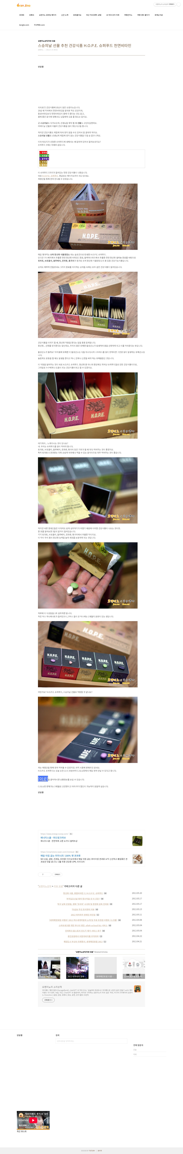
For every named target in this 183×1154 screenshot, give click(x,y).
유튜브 (31, 15)
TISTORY (92, 1151)
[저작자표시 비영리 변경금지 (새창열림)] (65, 875)
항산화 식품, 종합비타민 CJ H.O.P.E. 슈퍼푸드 (83, 893)
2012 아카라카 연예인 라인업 (83, 914)
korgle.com (24, 25)
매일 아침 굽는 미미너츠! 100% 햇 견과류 (61, 855)
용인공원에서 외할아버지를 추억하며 (83, 936)
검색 (124, 1041)
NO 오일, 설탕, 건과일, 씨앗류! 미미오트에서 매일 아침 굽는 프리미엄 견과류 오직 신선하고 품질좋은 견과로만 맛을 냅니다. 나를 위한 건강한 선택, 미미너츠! (84, 860)
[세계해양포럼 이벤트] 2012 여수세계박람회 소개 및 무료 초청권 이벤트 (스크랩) (83, 920)
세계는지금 (159, 15)
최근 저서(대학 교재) (93, 15)
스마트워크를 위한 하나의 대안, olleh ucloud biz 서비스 (83, 925)
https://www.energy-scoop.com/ (54, 834)
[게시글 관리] (48, 874)
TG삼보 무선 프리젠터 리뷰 (83, 909)
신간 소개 (64, 15)
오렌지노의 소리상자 (52, 986)
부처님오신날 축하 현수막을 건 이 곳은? (83, 898)
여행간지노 (128, 15)
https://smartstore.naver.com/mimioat (57, 852)
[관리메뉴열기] (179, 4)
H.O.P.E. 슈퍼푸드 (50, 175)
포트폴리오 (77, 15)
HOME (21, 15)
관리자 (100, 1151)
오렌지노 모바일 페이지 (47, 15)
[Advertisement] (91, 85)
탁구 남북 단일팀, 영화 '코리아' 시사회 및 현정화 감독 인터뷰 (83, 904)
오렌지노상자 (45, 886)
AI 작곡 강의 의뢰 (112, 15)
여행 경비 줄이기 (143, 15)
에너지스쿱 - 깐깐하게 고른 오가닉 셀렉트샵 (59, 840)
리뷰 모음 (58, 886)
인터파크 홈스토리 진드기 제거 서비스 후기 (83, 930)
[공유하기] (45, 874)
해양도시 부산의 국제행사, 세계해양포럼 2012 (83, 941)
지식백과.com (39, 25)
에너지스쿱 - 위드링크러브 (53, 837)
